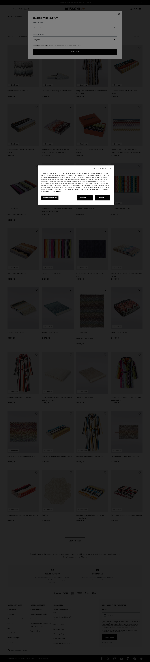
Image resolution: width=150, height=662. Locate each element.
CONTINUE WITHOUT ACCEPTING (102, 168)
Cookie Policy (57, 191)
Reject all (84, 198)
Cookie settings (50, 198)
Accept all (102, 198)
